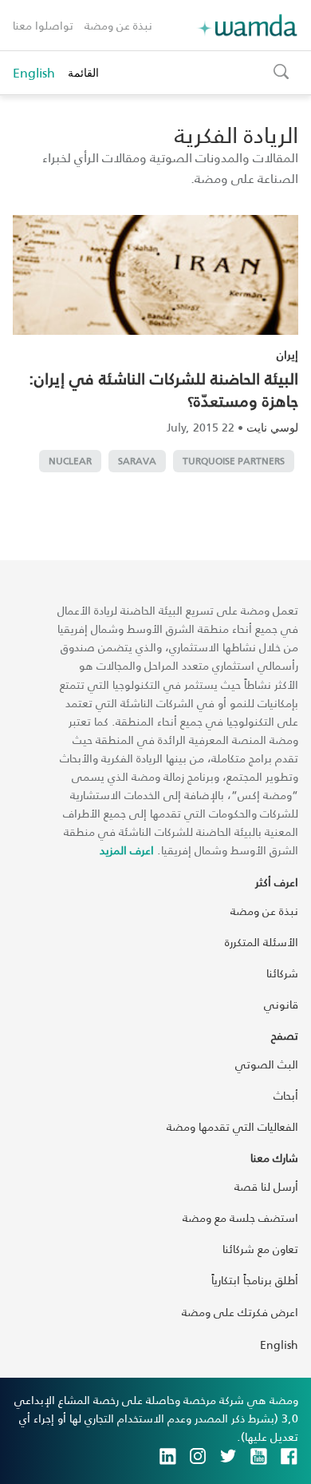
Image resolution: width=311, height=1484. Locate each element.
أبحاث (286, 1095)
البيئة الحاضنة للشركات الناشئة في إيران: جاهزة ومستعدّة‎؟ (163, 389)
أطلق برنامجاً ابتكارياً (254, 1280)
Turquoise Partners (234, 461)
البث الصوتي (266, 1064)
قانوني (281, 1004)
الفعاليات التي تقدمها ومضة (232, 1126)
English (34, 72)
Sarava (137, 461)
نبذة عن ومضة (118, 25)
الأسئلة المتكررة (261, 942)
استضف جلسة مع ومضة (240, 1217)
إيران (287, 354)
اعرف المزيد (127, 850)
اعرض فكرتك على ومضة (240, 1312)
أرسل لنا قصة (266, 1186)
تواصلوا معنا (43, 25)
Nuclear (70, 461)
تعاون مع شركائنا (260, 1248)
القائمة (83, 72)
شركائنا (282, 973)
